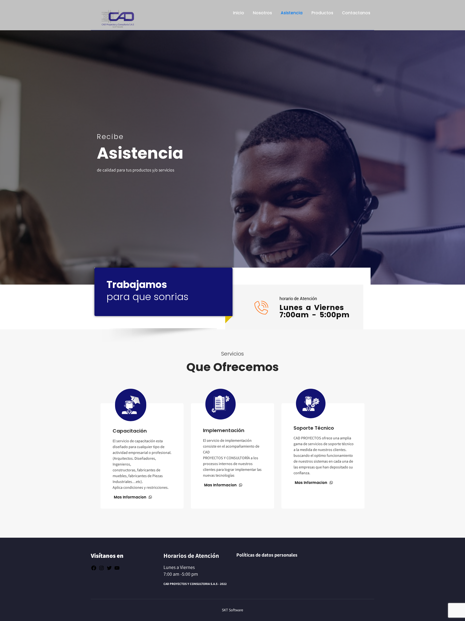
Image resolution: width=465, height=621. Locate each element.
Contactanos (356, 13)
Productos (322, 13)
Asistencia (291, 13)
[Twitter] (109, 569)
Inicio (238, 13)
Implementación (223, 430)
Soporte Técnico (314, 428)
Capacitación (130, 430)
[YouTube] (117, 569)
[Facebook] (94, 569)
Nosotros (262, 13)
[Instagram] (101, 569)
